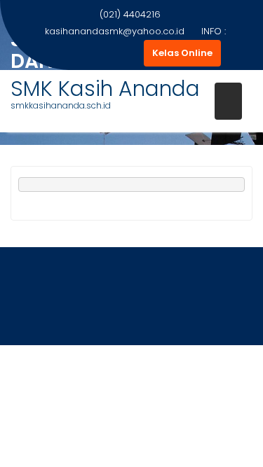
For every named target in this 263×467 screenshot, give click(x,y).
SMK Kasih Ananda (105, 89)
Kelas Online (182, 53)
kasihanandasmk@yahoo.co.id (114, 31)
